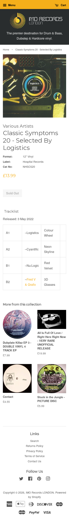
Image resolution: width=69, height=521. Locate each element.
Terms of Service (35, 456)
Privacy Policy (34, 451)
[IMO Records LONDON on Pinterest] (39, 479)
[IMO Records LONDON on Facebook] (30, 479)
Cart (63, 5)
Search (34, 441)
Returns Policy (34, 446)
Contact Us (34, 461)
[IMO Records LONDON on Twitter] (21, 479)
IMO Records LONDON (40, 492)
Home (6, 49)
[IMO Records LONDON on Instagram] (48, 479)
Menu (11, 5)
